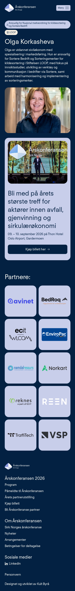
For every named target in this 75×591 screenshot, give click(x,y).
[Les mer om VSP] (54, 435)
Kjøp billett (12, 503)
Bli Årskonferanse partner (22, 509)
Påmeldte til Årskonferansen (24, 491)
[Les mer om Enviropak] (54, 334)
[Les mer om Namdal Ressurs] (20, 368)
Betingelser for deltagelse (22, 546)
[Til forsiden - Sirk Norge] (20, 8)
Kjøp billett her (35, 249)
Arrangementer (15, 540)
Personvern (13, 574)
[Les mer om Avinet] (20, 301)
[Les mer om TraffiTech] (20, 435)
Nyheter (10, 533)
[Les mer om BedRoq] (54, 301)
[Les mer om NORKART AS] (54, 368)
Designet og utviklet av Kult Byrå (27, 584)
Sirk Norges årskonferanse (23, 527)
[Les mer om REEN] (54, 401)
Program (11, 485)
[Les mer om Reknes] (20, 401)
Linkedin (15, 563)
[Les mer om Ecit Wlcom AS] (20, 334)
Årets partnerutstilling (19, 497)
